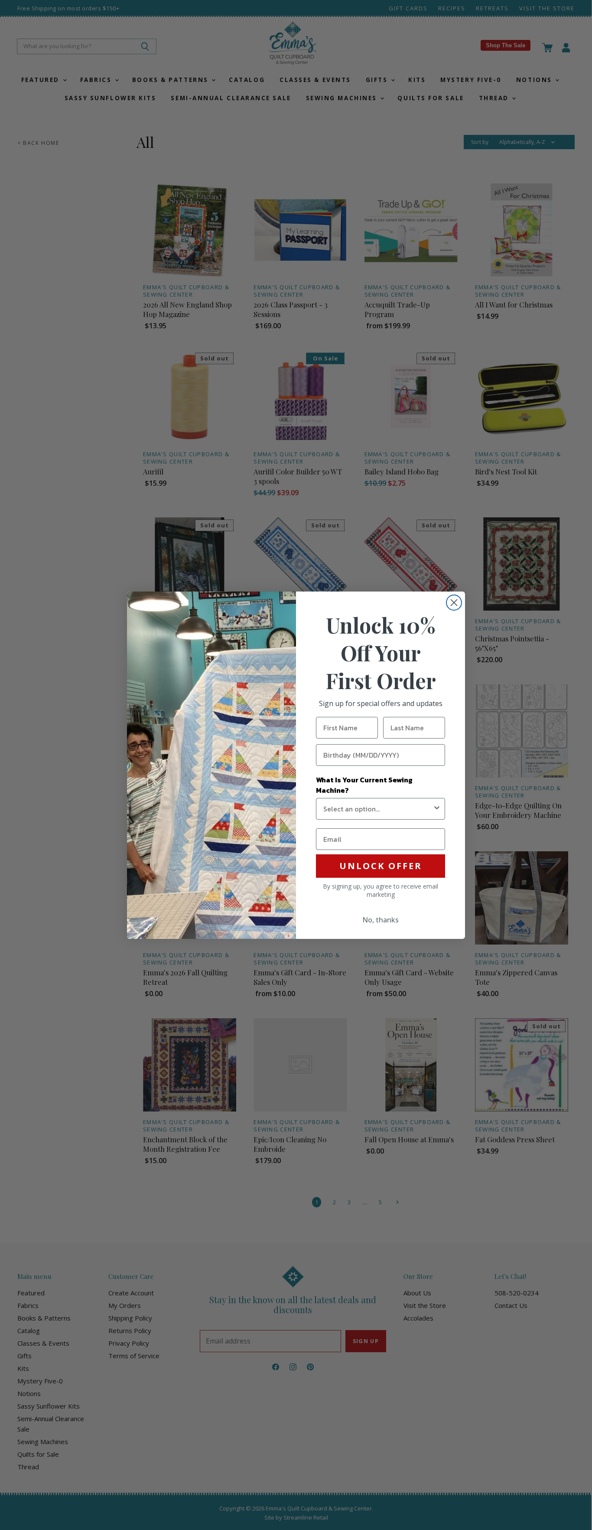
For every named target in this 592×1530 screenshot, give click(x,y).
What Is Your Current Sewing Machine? (364, 785)
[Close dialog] (454, 602)
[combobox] (378, 808)
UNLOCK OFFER (380, 866)
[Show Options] (437, 808)
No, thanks (380, 920)
